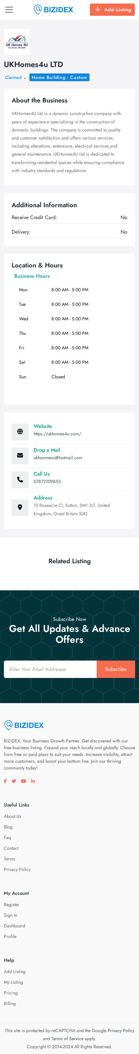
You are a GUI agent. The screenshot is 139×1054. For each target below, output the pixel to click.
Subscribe (115, 669)
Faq (7, 837)
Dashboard (14, 926)
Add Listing (118, 9)
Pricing (11, 993)
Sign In (10, 915)
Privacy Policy (17, 869)
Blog (8, 827)
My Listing (13, 982)
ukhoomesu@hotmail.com (58, 457)
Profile (10, 936)
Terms (9, 859)
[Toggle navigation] (9, 10)
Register (11, 904)
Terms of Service (67, 1038)
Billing (10, 1003)
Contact (11, 848)
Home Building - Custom (59, 77)
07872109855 (47, 481)
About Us (12, 816)
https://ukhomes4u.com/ (57, 433)
